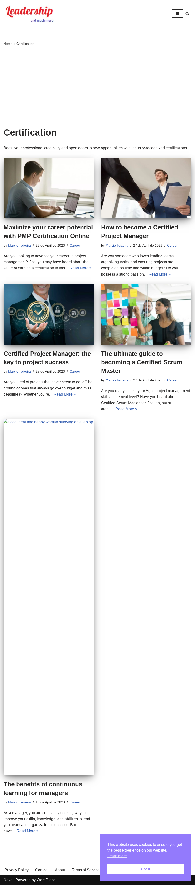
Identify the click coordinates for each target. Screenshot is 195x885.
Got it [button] (145, 869)
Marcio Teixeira (19, 245)
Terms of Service (86, 870)
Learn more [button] (117, 856)
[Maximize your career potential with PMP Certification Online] (49, 188)
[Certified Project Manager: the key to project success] (49, 314)
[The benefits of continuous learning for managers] (49, 597)
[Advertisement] (97, 87)
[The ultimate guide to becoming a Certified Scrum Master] (146, 314)
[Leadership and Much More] (30, 13)
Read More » (81, 268)
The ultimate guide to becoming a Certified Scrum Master (141, 362)
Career (75, 245)
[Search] (187, 13)
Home (8, 44)
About (60, 870)
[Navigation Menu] (177, 13)
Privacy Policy (17, 870)
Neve (8, 880)
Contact (41, 870)
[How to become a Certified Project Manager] (146, 188)
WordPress (46, 880)
